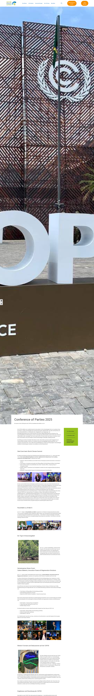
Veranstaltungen (38, 3)
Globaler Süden (70, 442)
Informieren (30, 3)
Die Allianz (24, 3)
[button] (61, 3)
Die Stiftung (46, 3)
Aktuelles (53, 3)
